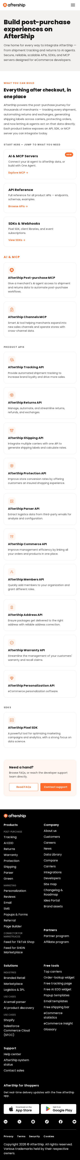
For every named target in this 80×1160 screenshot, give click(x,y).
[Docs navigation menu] (73, 5)
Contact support (55, 787)
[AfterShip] (40, 5)
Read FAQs (23, 787)
